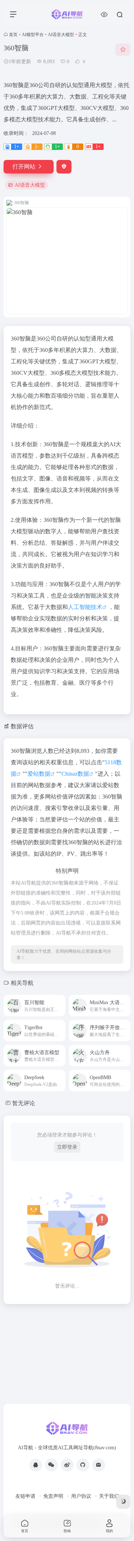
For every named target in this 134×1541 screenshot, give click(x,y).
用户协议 (81, 1496)
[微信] (51, 1465)
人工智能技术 (85, 607)
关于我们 (109, 1496)
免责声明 (53, 1496)
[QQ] (35, 1465)
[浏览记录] (104, 14)
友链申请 (25, 1496)
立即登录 (67, 1147)
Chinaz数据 (75, 774)
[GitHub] (82, 1465)
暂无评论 (23, 1103)
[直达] (59, 1001)
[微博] (67, 1465)
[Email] (98, 1465)
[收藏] (122, 50)
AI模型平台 (33, 34)
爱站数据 (39, 774)
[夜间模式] (123, 1502)
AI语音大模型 (61, 34)
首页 (13, 34)
